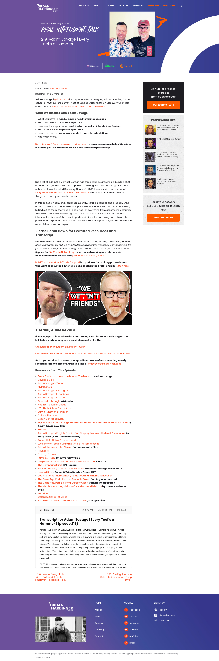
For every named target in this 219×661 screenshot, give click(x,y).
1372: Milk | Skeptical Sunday (169, 139)
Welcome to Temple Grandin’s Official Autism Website (68, 443)
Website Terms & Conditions (88, 653)
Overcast (164, 620)
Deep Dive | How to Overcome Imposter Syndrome (66, 461)
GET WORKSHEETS (163, 104)
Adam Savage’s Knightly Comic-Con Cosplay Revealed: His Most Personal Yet (81, 433)
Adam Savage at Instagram (53, 390)
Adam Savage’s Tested (51, 383)
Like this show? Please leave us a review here (60, 144)
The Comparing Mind (50, 465)
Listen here (123, 265)
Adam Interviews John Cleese (54, 447)
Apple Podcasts (167, 615)
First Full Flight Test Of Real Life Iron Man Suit (62, 500)
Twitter (133, 616)
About (98, 616)
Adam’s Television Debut (52, 404)
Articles (98, 609)
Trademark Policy (43, 657)
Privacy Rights (125, 653)
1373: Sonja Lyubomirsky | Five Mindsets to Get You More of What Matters (168, 127)
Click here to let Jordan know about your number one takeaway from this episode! (82, 353)
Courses (99, 623)
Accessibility (159, 653)
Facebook (134, 609)
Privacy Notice (110, 653)
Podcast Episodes (58, 88)
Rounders (43, 450)
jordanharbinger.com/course (88, 255)
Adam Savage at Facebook (53, 394)
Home (98, 602)
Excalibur (43, 429)
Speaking (99, 629)
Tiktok (132, 642)
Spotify (163, 609)
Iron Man (43, 493)
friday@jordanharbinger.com (104, 363)
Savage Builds (46, 379)
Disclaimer (172, 653)
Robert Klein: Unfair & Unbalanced (57, 440)
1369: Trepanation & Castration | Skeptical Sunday (166, 181)
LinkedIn (133, 629)
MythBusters (45, 386)
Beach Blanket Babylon (51, 418)
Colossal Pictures (47, 415)
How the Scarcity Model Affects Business (61, 468)
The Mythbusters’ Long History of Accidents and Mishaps (70, 486)
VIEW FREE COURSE (163, 217)
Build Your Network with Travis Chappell (57, 262)
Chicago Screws (47, 454)
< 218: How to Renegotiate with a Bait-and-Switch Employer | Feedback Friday (50, 577)
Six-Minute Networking (61, 252)
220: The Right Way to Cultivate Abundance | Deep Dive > (116, 577)
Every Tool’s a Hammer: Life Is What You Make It (78, 106)
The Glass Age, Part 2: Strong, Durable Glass (63, 482)
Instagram (134, 623)
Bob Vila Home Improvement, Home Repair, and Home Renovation (75, 475)
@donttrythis (61, 99)
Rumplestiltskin (46, 457)
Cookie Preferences (142, 653)
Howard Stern (45, 472)
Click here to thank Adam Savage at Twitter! (60, 346)
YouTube (133, 636)
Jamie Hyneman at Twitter (53, 411)
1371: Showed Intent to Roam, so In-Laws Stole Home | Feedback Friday (167, 154)
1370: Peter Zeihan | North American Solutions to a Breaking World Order (168, 168)
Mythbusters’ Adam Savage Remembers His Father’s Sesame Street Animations (83, 422)
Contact (99, 636)
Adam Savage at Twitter (52, 397)
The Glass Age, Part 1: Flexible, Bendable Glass (63, 479)
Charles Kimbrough (49, 401)
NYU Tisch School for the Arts (54, 408)
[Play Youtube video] (83, 298)
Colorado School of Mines (52, 497)
